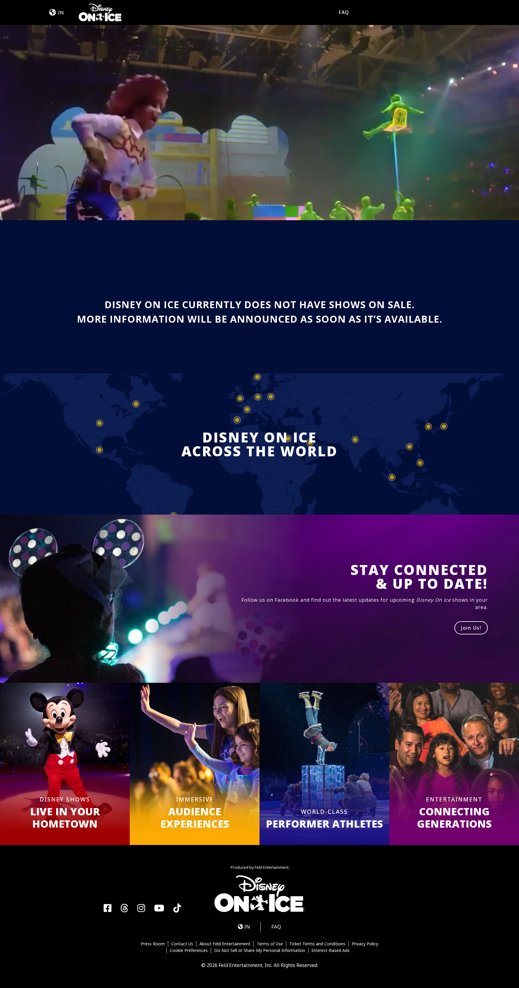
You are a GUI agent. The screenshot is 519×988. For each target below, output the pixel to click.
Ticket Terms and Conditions (317, 944)
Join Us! (471, 628)
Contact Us (182, 944)
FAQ (343, 12)
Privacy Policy (365, 944)
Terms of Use (270, 944)
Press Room (153, 944)
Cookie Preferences (189, 950)
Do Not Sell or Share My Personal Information (259, 950)
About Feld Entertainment (224, 944)
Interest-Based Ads (330, 950)
